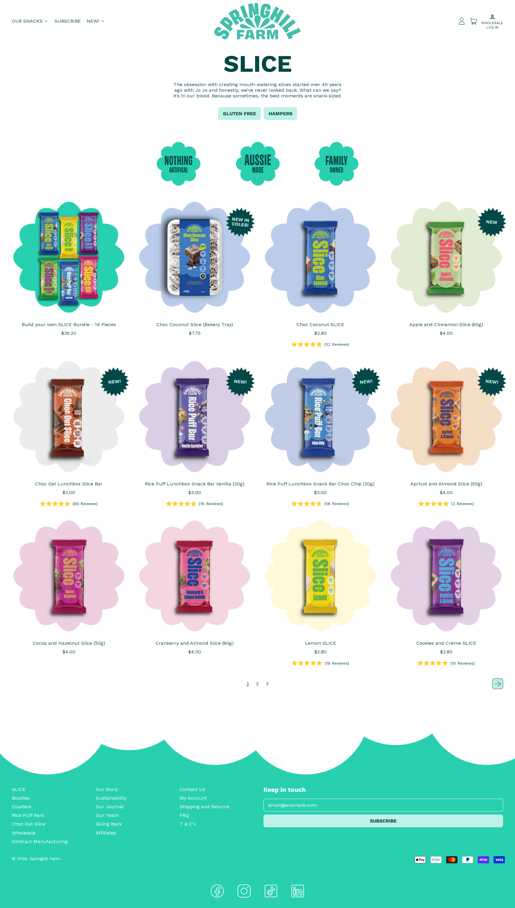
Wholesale (23, 833)
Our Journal (110, 806)
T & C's (188, 824)
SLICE (19, 789)
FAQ (184, 815)
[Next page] (497, 683)
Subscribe (68, 21)
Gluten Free (239, 113)
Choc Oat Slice (28, 824)
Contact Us (192, 789)
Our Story (107, 789)
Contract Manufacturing (40, 841)
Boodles (21, 798)
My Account (193, 798)
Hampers (280, 113)
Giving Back (109, 824)
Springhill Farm (45, 858)
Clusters (21, 806)
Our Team (107, 815)
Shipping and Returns (204, 806)
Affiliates (106, 833)
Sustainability (111, 798)
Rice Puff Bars (28, 815)
